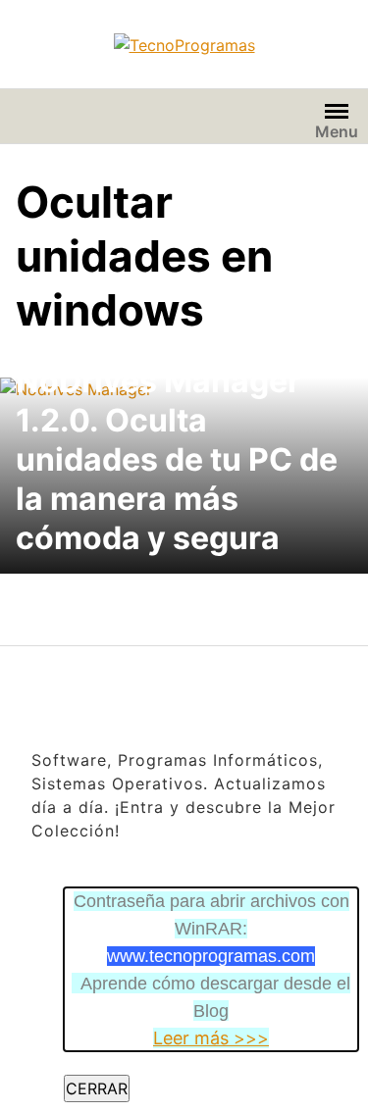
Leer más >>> (211, 1038)
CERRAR (97, 1088)
